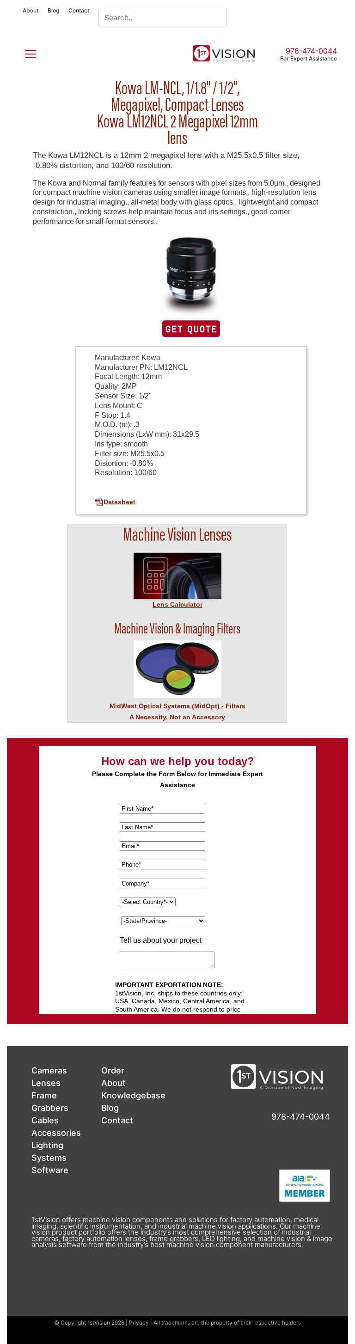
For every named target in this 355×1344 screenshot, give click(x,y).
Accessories (56, 1133)
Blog (53, 10)
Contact (78, 10)
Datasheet (119, 502)
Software (49, 1170)
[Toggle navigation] (25, 52)
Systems (49, 1158)
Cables (45, 1120)
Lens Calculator (177, 604)
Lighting (47, 1145)
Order (112, 1070)
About (30, 10)
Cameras (49, 1070)
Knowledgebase (133, 1095)
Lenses (46, 1083)
